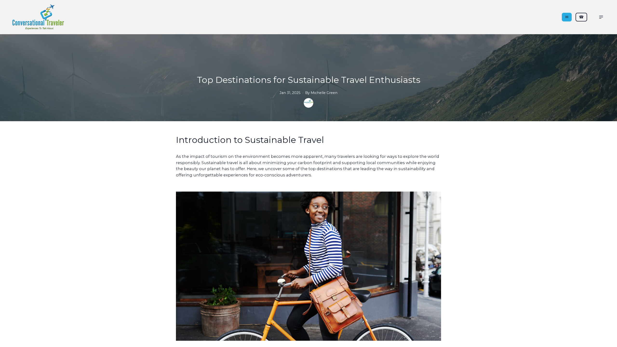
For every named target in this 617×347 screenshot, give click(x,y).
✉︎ (566, 17)
